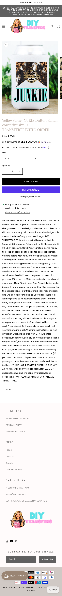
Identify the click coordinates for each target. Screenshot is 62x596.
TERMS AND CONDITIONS (18, 418)
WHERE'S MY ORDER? (16, 494)
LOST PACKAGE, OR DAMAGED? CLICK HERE (26, 500)
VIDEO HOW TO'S (14, 469)
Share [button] (8, 389)
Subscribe (47, 559)
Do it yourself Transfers (23, 587)
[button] (3, 26)
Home (9, 449)
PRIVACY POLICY (14, 425)
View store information (17, 212)
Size (4, 152)
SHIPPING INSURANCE (15, 431)
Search (9, 463)
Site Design (42, 587)
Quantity (6, 165)
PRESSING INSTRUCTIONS (17, 487)
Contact (10, 456)
